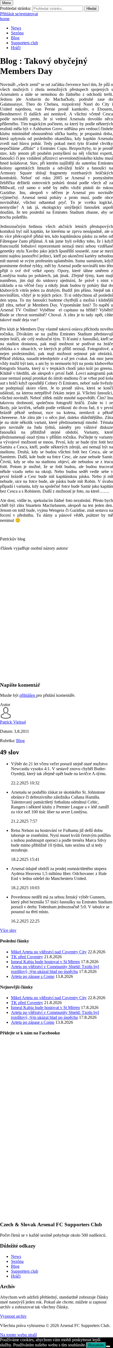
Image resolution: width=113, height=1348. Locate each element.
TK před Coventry (27, 956)
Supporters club (24, 42)
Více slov (8, 930)
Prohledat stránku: (15, 8)
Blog (15, 37)
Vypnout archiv (13, 1316)
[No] (108, 1346)
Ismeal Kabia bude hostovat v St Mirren (45, 961)
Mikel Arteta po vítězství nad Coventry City (49, 952)
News (16, 28)
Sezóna (17, 33)
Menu (6, 3)
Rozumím (96, 1345)
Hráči (16, 47)
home (5, 18)
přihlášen (27, 695)
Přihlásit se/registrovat (19, 13)
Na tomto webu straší (18, 1334)
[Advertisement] (56, 620)
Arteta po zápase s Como (32, 976)
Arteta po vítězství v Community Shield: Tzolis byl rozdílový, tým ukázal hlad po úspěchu (55, 969)
